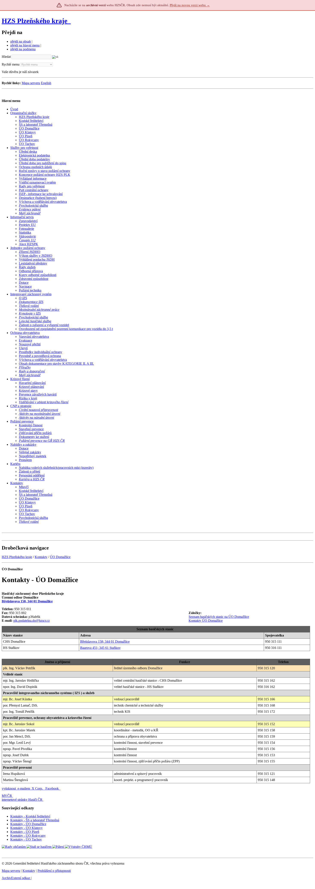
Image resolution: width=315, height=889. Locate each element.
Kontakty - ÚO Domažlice (28, 824)
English (46, 83)
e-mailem (24, 788)
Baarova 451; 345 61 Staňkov (100, 648)
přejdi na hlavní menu (25, 45)
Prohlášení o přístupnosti (54, 871)
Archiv (16, 878)
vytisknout (9, 788)
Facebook (52, 788)
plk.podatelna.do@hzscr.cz (31, 620)
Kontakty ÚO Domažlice (206, 620)
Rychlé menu (11, 64)
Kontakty (41, 557)
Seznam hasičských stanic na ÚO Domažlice (219, 617)
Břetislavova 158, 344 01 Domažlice (27, 601)
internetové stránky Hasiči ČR (22, 799)
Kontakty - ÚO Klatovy (26, 828)
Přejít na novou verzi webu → (190, 5)
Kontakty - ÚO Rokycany (28, 835)
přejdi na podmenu (23, 49)
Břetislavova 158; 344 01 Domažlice (105, 641)
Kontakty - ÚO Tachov (26, 839)
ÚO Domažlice (60, 557)
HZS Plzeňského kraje (34, 21)
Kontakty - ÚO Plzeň (24, 832)
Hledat (6, 56)
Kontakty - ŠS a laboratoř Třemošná (34, 820)
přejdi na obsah (20, 41)
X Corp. (38, 788)
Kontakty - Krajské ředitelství (30, 816)
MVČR (7, 796)
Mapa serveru (31, 83)
